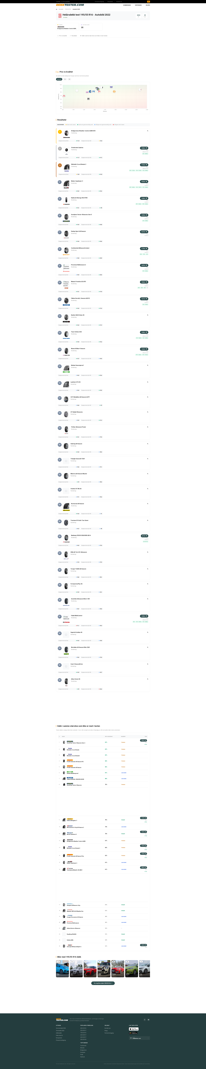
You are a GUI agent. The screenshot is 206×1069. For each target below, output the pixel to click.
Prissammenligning (99, 1)
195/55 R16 (68, 9)
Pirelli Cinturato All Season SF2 (75, 761)
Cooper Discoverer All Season (75, 917)
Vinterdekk (138, 5)
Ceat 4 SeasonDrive (77, 664)
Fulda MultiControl (76, 615)
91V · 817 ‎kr (145, 541)
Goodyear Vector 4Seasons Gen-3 (81, 214)
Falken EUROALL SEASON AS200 (75, 779)
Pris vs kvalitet (63, 35)
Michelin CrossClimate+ (73, 755)
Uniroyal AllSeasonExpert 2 (74, 946)
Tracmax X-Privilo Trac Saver (79, 520)
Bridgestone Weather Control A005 (76, 841)
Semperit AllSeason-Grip (73, 905)
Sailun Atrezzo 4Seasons (73, 928)
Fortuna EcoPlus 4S (76, 584)
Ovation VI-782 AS (76, 488)
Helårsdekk (59, 1033)
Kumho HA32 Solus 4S (77, 315)
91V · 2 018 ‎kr (145, 170)
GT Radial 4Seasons (77, 412)
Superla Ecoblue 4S (76, 632)
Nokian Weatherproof (72, 773)
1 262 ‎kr (143, 349)
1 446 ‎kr (143, 198)
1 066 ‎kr (143, 282)
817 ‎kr (143, 536)
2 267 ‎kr (143, 231)
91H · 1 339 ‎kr (138, 621)
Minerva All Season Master (79, 473)
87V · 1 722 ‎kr (132, 170)
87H (141, 254)
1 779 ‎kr (143, 248)
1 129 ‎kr (143, 818)
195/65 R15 (83, 1032)
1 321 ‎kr (143, 298)
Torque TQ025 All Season (78, 569)
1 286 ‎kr (143, 616)
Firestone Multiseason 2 (78, 265)
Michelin (82, 1047)
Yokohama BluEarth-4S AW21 (74, 870)
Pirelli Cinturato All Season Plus (75, 856)
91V (147, 254)
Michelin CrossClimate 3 (73, 848)
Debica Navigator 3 (72, 820)
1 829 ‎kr (143, 740)
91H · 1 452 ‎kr (145, 354)
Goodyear (82, 1052)
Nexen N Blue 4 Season (78, 348)
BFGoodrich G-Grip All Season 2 (75, 827)
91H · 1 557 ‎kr (138, 187)
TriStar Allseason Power (78, 427)
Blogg (106, 1030)
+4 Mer (145, 857)
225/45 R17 (83, 1030)
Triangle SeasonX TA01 (78, 458)
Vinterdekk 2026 (60, 1030)
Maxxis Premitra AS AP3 (78, 281)
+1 (147, 287)
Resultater (74, 35)
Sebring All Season (76, 444)
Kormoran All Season (77, 503)
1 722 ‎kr (143, 164)
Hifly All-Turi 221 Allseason (79, 552)
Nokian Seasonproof (77, 365)
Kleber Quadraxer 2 (72, 863)
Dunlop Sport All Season (78, 231)
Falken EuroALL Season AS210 (80, 298)
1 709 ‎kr (143, 845)
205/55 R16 (83, 1028)
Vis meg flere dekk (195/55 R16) (102, 983)
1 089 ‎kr (143, 867)
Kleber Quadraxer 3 (77, 181)
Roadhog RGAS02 (71, 934)
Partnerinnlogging (109, 1033)
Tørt (65, 79)
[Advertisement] (103, 53)
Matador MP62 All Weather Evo (75, 911)
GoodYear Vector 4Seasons (74, 785)
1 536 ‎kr (143, 181)
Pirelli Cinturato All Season (74, 767)
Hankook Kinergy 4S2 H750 (79, 198)
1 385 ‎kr (143, 332)
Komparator (110, 1)
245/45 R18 (83, 1039)
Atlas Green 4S (75, 679)
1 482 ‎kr (143, 148)
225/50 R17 (83, 1035)
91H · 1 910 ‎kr (138, 170)
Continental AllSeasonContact (80, 248)
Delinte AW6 (70, 940)
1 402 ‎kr (143, 945)
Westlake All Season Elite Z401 (80, 647)
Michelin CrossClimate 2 (78, 164)
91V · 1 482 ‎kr (145, 153)
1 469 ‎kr (143, 215)
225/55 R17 (83, 1037)
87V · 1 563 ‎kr (132, 187)
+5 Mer (145, 744)
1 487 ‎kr (143, 265)
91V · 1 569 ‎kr (145, 220)
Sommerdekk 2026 (61, 1028)
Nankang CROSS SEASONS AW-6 (81, 535)
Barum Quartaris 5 (72, 834)
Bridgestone (83, 1050)
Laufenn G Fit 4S (75, 382)
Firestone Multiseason (73, 923)
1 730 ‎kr (143, 853)
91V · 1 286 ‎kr (145, 621)
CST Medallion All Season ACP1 (80, 397)
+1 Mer (145, 835)
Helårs (148, 5)
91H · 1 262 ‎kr (138, 354)
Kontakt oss (119, 1)
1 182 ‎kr (143, 831)
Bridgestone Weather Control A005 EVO (67, 28)
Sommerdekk (127, 5)
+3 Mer (145, 849)
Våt (69, 79)
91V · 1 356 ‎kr (145, 304)
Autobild (61, 9)
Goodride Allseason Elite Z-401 (80, 599)
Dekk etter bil (59, 1035)
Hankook (82, 1056)
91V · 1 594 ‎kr (145, 187)
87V (134, 621)
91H (144, 254)
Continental (83, 1045)
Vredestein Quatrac (77, 147)
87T (145, 287)
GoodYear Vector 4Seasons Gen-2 (76, 743)
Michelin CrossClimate (73, 750)
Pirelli (81, 1054)
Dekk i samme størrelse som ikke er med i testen (94, 35)
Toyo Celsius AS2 (76, 332)
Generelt (59, 79)
